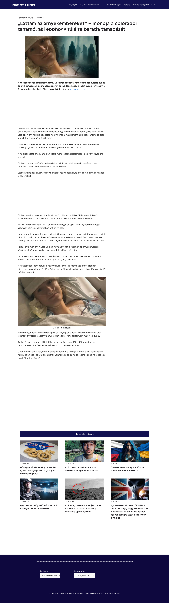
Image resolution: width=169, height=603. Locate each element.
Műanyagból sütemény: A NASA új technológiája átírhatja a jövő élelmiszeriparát (38, 470)
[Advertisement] (62, 110)
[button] (155, 4)
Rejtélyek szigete (23, 4)
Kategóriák (79, 571)
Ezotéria (126, 4)
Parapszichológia (113, 4)
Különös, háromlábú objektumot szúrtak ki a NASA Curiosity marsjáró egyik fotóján (83, 508)
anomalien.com (77, 89)
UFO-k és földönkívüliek (90, 4)
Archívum (44, 571)
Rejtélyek (73, 4)
